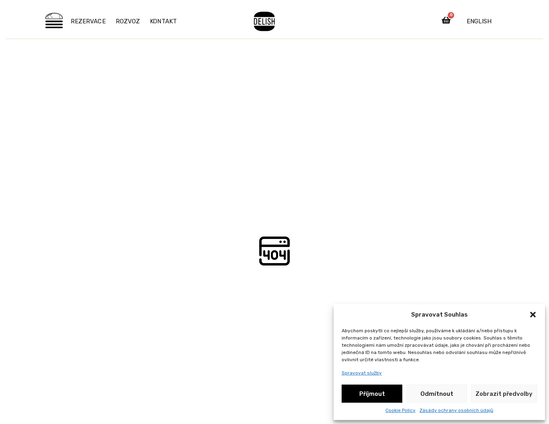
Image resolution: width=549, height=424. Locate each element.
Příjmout (372, 393)
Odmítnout (436, 393)
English (479, 21)
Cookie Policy (400, 410)
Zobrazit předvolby (504, 393)
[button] (533, 315)
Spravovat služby (362, 373)
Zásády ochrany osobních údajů (456, 410)
